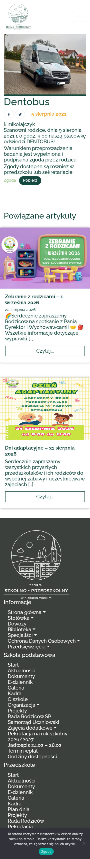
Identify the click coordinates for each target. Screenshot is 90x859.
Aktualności (22, 671)
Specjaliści (20, 635)
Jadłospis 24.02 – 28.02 (35, 745)
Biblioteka (19, 629)
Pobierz (30, 180)
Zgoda (10, 180)
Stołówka (19, 618)
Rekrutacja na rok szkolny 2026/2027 (37, 736)
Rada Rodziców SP (29, 716)
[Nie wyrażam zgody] (83, 843)
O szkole (18, 699)
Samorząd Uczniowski (33, 722)
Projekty (17, 711)
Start (13, 665)
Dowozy (17, 624)
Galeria (16, 688)
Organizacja (21, 705)
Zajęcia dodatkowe (30, 728)
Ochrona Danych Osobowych (42, 641)
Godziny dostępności (32, 757)
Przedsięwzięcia (27, 647)
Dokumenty (21, 676)
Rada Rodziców (26, 821)
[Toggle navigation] (79, 17)
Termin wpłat (23, 751)
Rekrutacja (20, 827)
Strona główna (25, 612)
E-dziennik (20, 682)
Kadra (15, 694)
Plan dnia (19, 809)
